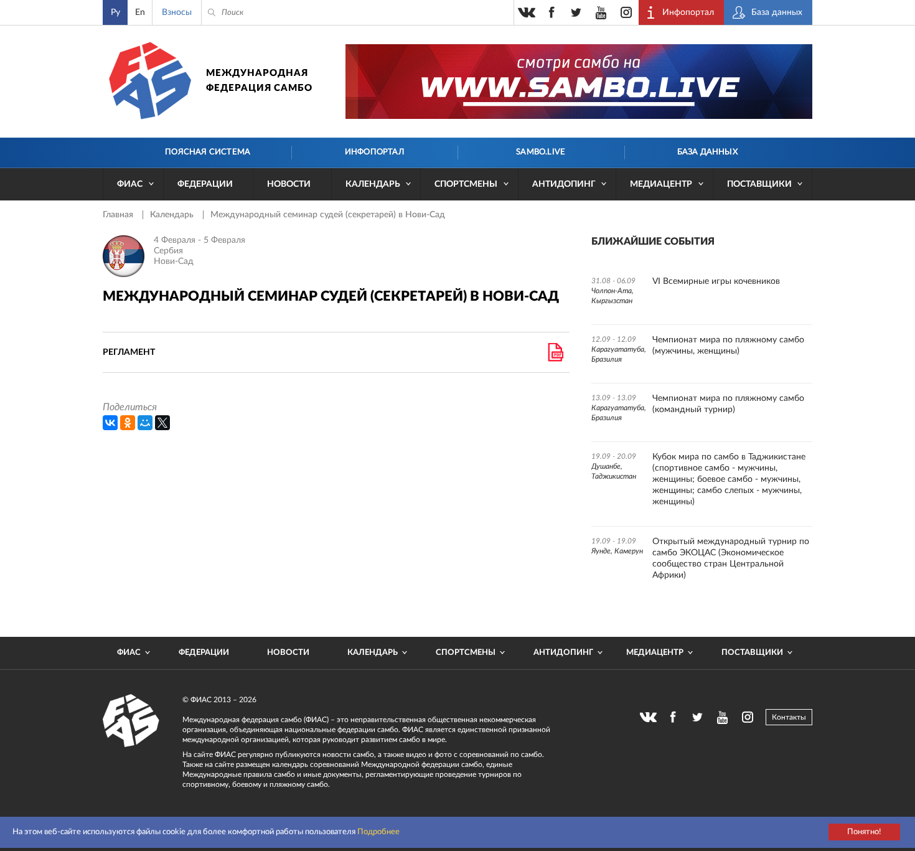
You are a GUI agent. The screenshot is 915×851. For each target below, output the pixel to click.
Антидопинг (564, 184)
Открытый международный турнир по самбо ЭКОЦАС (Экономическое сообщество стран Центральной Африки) (730, 558)
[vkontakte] (526, 12)
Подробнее (378, 832)
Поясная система (207, 152)
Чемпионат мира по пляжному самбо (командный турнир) (728, 404)
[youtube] (601, 12)
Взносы (177, 12)
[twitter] (576, 12)
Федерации (205, 184)
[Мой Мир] (145, 422)
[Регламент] (555, 352)
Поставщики (759, 184)
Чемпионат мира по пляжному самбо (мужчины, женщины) (728, 345)
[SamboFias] (131, 721)
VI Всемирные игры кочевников (716, 281)
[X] (162, 422)
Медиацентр (661, 184)
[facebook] (551, 12)
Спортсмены (465, 184)
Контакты (789, 717)
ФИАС (130, 184)
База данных (707, 152)
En (140, 12)
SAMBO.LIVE (540, 152)
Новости (289, 184)
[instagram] (626, 12)
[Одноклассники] (127, 422)
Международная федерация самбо (259, 80)
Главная (119, 214)
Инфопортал (374, 152)
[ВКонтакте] (110, 422)
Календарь (372, 184)
